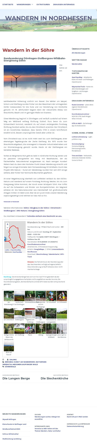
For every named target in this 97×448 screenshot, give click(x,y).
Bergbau (9, 362)
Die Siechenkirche (54, 377)
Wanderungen (24, 4)
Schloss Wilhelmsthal (10, 434)
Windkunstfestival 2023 (11, 429)
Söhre (26, 208)
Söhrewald (10, 367)
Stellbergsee (9, 211)
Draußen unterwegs (64, 4)
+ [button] (7, 224)
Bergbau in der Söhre (39, 208)
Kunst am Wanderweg (24, 362)
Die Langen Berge (16, 377)
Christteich (55, 208)
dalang (13, 359)
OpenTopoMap (17, 252)
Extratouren (43, 4)
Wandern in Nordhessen (48, 18)
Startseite (7, 4)
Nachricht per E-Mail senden (77, 417)
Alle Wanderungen (78, 53)
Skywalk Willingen (9, 419)
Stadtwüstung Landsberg (11, 439)
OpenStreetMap (16, 250)
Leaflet (7, 250)
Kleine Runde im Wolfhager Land (14, 424)
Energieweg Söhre (36, 211)
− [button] (7, 227)
